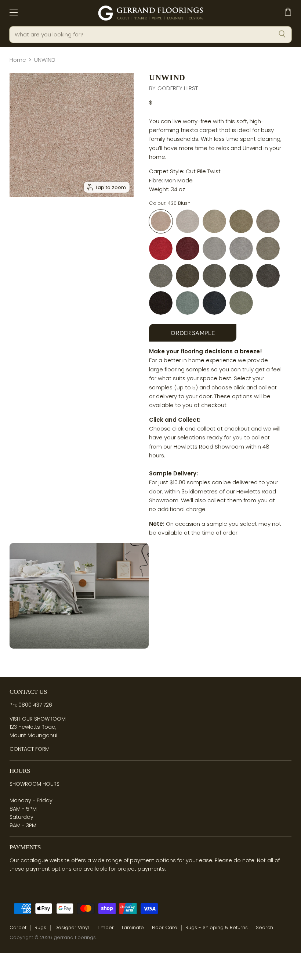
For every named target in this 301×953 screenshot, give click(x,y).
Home (18, 60)
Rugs (40, 927)
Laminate (133, 927)
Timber (105, 927)
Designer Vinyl (71, 927)
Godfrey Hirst (177, 88)
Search (264, 927)
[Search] (282, 34)
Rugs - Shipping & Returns (216, 927)
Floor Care (164, 927)
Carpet (18, 927)
